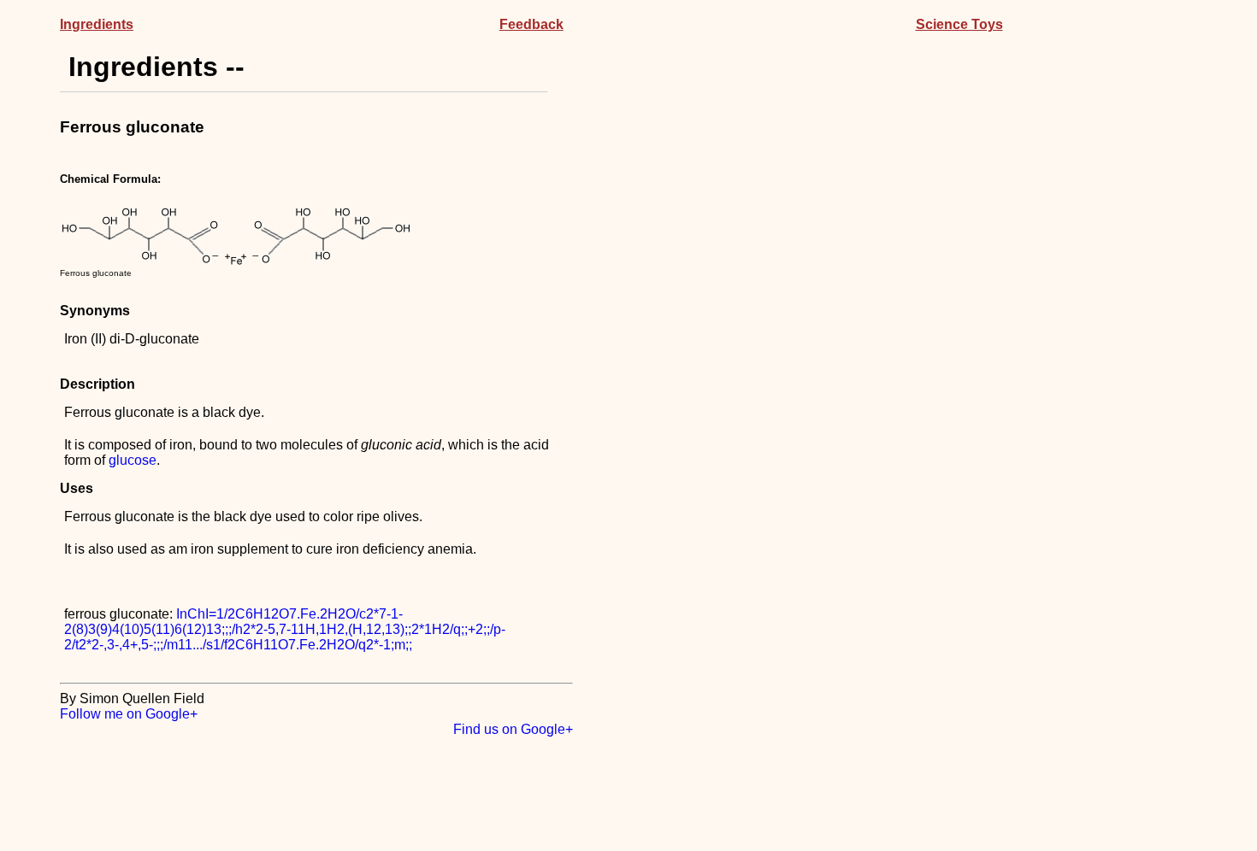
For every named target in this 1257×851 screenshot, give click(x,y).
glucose (132, 460)
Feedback (531, 24)
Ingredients (96, 24)
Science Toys (959, 24)
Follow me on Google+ (129, 714)
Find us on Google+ (513, 729)
